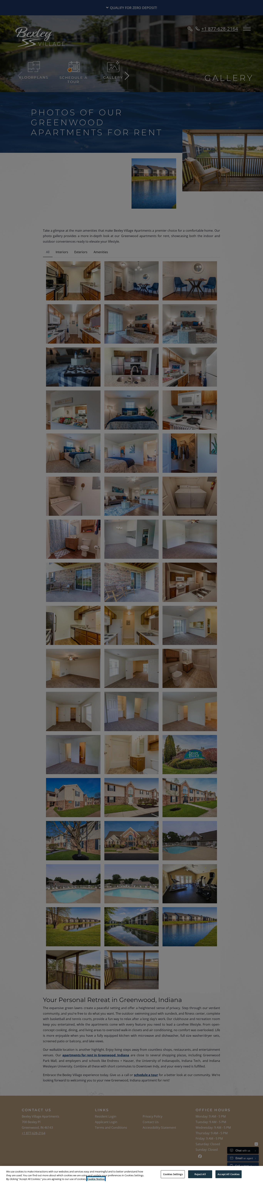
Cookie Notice (96, 1179)
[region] (131, 1174)
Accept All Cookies (229, 1174)
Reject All (200, 1174)
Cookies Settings (173, 1174)
